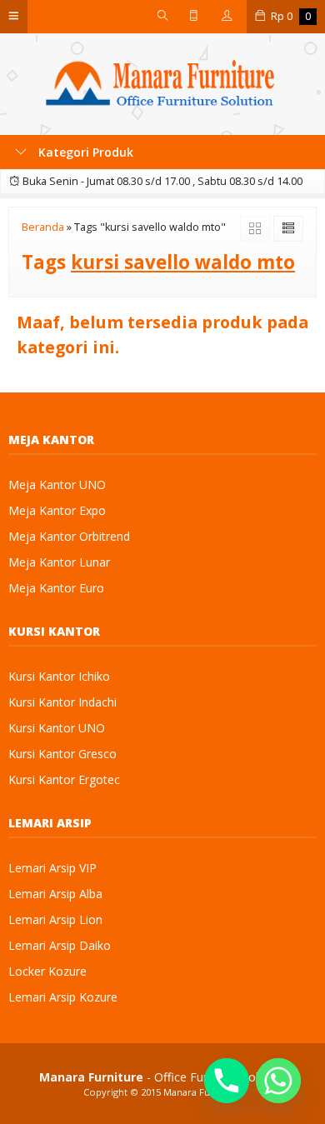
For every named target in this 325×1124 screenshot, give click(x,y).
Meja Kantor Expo (57, 510)
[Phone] (226, 1080)
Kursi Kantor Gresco (62, 754)
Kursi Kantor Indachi (62, 702)
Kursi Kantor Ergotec (64, 779)
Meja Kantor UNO (57, 484)
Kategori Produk (84, 152)
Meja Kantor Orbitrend (69, 536)
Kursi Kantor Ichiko (59, 676)
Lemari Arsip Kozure (63, 997)
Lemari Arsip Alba (55, 894)
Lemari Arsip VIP (52, 868)
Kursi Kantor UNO (56, 728)
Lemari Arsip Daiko (59, 945)
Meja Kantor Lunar (59, 562)
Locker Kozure (47, 971)
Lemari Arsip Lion (55, 919)
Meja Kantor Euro (56, 588)
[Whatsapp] (278, 1080)
